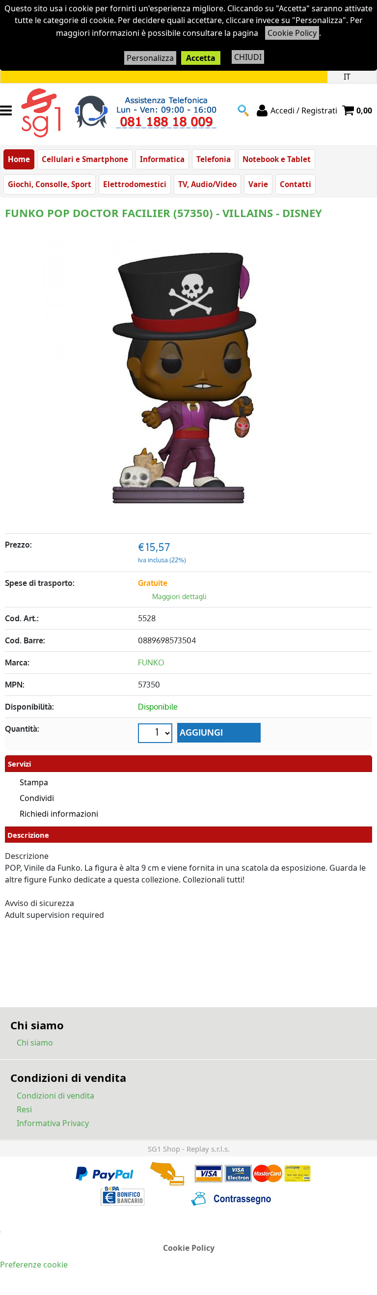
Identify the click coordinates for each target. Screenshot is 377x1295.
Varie (258, 184)
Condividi (37, 798)
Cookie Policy (292, 33)
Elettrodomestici (134, 184)
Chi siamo (35, 1042)
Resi (24, 1109)
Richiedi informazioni (59, 813)
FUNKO (151, 662)
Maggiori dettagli (179, 596)
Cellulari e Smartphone (85, 159)
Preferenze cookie (34, 1264)
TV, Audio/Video (207, 184)
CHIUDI (248, 57)
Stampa (34, 782)
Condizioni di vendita (55, 1095)
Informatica (162, 159)
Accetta (200, 58)
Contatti (295, 184)
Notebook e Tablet (276, 159)
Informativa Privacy (53, 1123)
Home (19, 159)
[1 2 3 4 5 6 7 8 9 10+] (156, 734)
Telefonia (213, 159)
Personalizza (150, 58)
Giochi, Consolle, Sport (49, 184)
